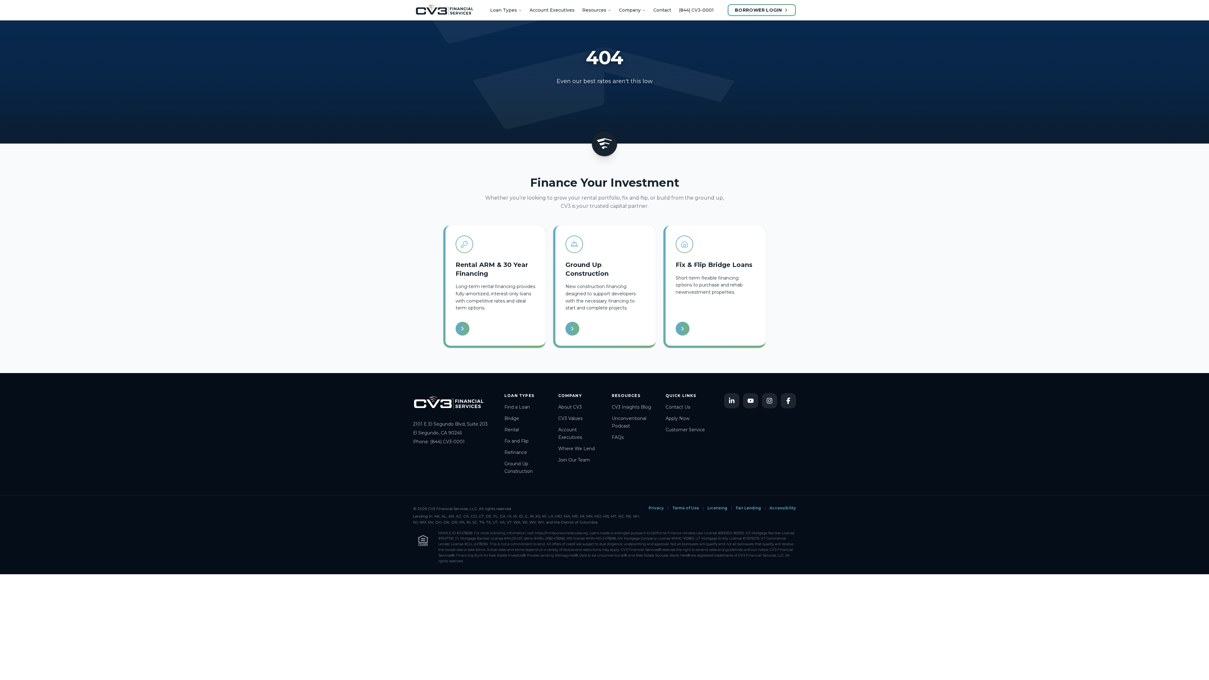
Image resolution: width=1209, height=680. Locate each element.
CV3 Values (570, 418)
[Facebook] (788, 400)
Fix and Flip (516, 441)
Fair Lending (748, 508)
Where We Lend (576, 448)
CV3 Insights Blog (631, 407)
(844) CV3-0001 (696, 10)
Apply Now (678, 418)
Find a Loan (517, 407)
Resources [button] (594, 10)
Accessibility (782, 508)
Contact (662, 10)
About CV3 (570, 407)
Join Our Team (574, 460)
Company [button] (630, 10)
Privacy (656, 508)
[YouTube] (750, 400)
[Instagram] (769, 400)
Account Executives (552, 10)
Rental (511, 430)
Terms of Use (685, 508)
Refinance (515, 452)
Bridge (511, 418)
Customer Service (685, 430)
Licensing (717, 508)
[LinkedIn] (731, 400)
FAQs (618, 437)
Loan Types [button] (503, 10)
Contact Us (678, 407)
